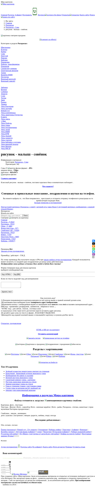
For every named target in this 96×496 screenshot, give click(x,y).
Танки (3, 73)
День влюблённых (8, 113)
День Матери (6, 146)
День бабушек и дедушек (11, 142)
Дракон (4, 104)
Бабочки (4, 60)
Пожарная (5, 66)
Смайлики (59, 354)
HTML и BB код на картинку (48, 330)
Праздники (42, 354)
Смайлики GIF (10, 230)
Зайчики (4, 87)
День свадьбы (6, 108)
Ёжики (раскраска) (8, 430)
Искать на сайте (7, 213)
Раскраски (8, 232)
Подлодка (5, 77)
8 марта (4, 117)
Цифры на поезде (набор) (71, 434)
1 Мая (3, 121)
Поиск (26, 215)
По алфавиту (37, 447)
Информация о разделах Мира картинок (48, 395)
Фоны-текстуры (9, 228)
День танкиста (7, 138)
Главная (4, 15)
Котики (4, 90)
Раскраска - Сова (21, 162)
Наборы (8, 241)
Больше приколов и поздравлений (48, 203)
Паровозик (5, 62)
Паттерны (7, 224)
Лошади (4, 94)
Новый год (5, 111)
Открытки (66, 15)
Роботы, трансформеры (10, 64)
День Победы (6, 123)
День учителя (6, 140)
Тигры (3, 98)
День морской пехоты (9, 144)
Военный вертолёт (8, 79)
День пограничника (9, 127)
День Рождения (7, 106)
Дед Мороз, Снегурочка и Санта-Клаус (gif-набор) (39, 434)
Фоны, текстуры (77, 354)
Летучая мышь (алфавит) (26, 432)
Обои (6, 226)
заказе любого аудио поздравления (57, 260)
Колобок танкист (7, 432)
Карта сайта (84, 15)
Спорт (39, 432)
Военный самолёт (8, 81)
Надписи (41, 15)
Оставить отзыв (78, 447)
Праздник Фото (10, 237)
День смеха (5, 119)
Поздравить (27, 15)
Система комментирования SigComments (13, 458)
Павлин (4, 58)
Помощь (68, 447)
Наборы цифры (55, 430)
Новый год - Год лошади (27, 430)
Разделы (11, 15)
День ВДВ (5, 134)
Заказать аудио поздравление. (12, 251)
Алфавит (18, 15)
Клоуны (4, 50)
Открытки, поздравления (11, 323)
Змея (3, 100)
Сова (3, 54)
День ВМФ (5, 132)
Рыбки (3, 52)
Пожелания (8, 239)
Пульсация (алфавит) (61, 432)
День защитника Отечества (12, 115)
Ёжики (3, 102)
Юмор (6, 235)
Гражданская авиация (9, 71)
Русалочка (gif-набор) (9, 434)
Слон (3, 96)
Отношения (42, 430)
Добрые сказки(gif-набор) (81, 432)
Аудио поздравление (9, 447)
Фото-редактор (59, 447)
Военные (83, 430)
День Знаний (6, 136)
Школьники (5, 47)
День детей (5, 130)
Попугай (4, 56)
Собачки (4, 92)
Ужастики (66, 430)
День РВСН (5, 149)
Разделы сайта (26, 447)
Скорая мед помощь (9, 68)
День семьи (5, 125)
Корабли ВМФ (7, 75)
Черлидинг (47, 432)
